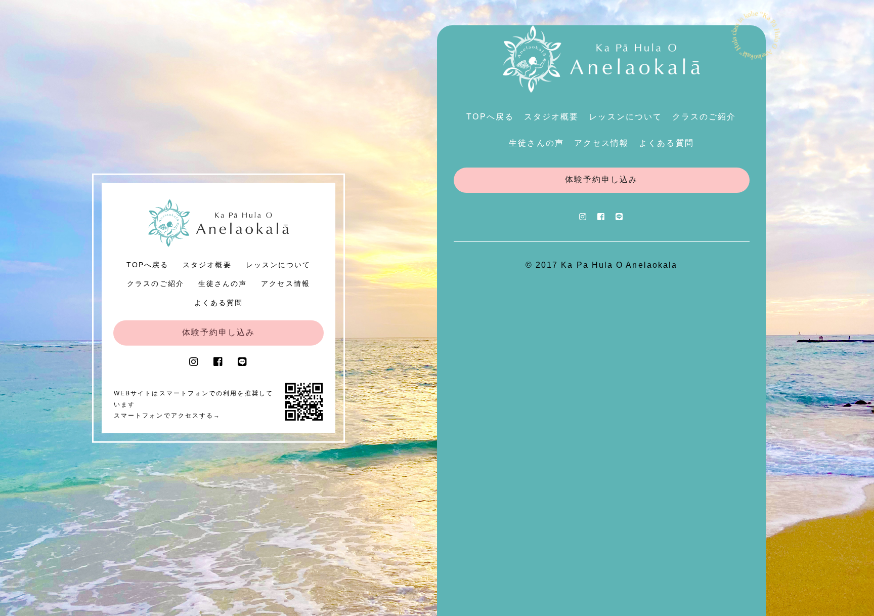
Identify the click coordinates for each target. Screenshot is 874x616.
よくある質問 (218, 302)
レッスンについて (278, 264)
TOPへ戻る (147, 264)
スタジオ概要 (207, 264)
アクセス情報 (285, 283)
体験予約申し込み (218, 331)
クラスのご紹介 (155, 283)
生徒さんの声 (222, 283)
